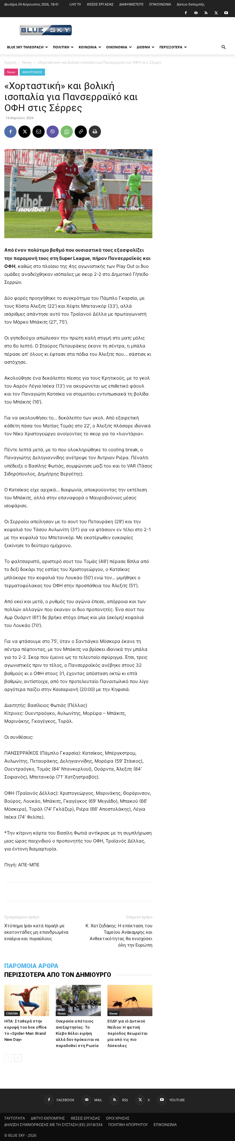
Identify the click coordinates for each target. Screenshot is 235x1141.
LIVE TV (75, 4)
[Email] (38, 132)
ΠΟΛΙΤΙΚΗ (61, 47)
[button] (223, 47)
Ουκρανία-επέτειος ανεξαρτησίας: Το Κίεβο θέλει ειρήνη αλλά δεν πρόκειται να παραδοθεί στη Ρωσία (77, 1033)
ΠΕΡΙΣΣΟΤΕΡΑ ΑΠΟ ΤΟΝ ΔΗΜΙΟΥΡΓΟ (57, 974)
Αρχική (10, 62)
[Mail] (195, 13)
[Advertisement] (158, 30)
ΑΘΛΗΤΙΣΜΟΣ (32, 72)
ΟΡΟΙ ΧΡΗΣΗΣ (117, 1118)
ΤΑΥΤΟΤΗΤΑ (14, 1118)
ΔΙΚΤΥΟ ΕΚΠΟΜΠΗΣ (48, 1118)
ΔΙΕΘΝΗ (143, 47)
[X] (216, 13)
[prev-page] (8, 1058)
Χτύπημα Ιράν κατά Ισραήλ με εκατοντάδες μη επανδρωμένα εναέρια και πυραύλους (36, 932)
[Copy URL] (81, 132)
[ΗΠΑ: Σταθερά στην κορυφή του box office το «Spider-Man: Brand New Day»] (26, 1000)
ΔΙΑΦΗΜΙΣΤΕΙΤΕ (131, 4)
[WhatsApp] (67, 132)
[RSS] (206, 13)
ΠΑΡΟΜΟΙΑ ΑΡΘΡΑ (31, 966)
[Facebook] (185, 13)
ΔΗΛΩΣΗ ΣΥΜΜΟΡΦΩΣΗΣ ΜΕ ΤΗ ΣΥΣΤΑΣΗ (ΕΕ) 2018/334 (53, 1124)
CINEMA (12, 1013)
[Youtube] (226, 13)
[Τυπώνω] (95, 132)
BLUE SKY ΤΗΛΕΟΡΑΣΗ (25, 47)
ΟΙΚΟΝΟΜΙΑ (116, 47)
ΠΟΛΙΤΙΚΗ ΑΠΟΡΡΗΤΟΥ (128, 1124)
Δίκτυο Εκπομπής (190, 4)
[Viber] (53, 132)
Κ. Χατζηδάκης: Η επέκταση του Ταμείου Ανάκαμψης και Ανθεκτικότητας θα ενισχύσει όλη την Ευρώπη (119, 935)
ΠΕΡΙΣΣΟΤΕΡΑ (170, 47)
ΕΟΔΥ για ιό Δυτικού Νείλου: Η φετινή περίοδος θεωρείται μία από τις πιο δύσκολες (127, 1033)
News (27, 62)
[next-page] (18, 1058)
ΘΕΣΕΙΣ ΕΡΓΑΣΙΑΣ (100, 4)
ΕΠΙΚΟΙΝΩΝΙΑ (160, 4)
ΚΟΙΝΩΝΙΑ (88, 47)
